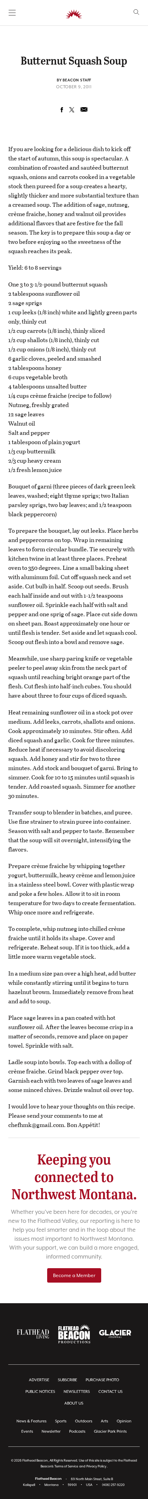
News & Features (31, 1421)
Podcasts (77, 1431)
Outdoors (83, 1421)
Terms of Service (66, 1466)
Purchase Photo (102, 1380)
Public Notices (40, 1391)
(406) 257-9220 (113, 1485)
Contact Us (110, 1391)
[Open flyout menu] (12, 13)
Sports (60, 1421)
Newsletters (77, 1391)
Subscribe (67, 1380)
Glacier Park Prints (110, 1431)
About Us (73, 1403)
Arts (104, 1421)
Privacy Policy (96, 1466)
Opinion (124, 1421)
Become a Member (74, 1275)
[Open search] (136, 12)
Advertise (39, 1380)
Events (27, 1431)
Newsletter (51, 1431)
